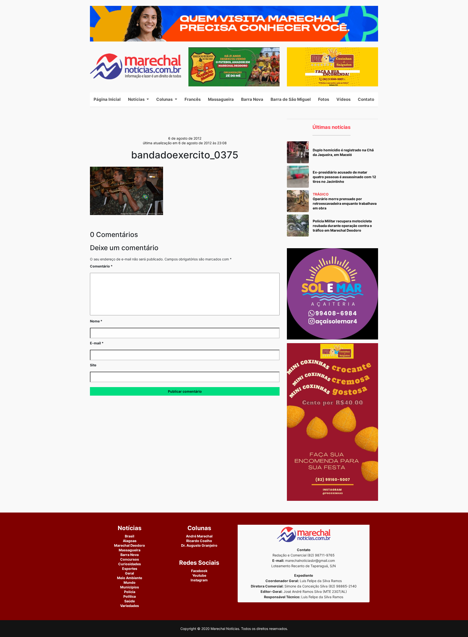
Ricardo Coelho (199, 541)
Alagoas (129, 541)
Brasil (129, 536)
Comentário (101, 266)
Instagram (199, 580)
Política (129, 596)
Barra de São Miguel (291, 99)
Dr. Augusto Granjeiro (199, 545)
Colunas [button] (165, 99)
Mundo (130, 582)
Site (93, 365)
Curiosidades (129, 564)
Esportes (129, 568)
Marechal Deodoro (129, 545)
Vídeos (343, 99)
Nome (96, 321)
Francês (193, 99)
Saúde (129, 601)
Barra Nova (252, 99)
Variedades (129, 606)
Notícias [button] (137, 99)
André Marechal (199, 536)
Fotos (323, 99)
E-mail (97, 343)
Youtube (199, 575)
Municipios (129, 587)
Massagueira (221, 99)
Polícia (129, 592)
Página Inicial (109, 99)
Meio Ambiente (129, 578)
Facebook (199, 571)
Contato (366, 99)
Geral (129, 573)
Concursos (129, 559)
